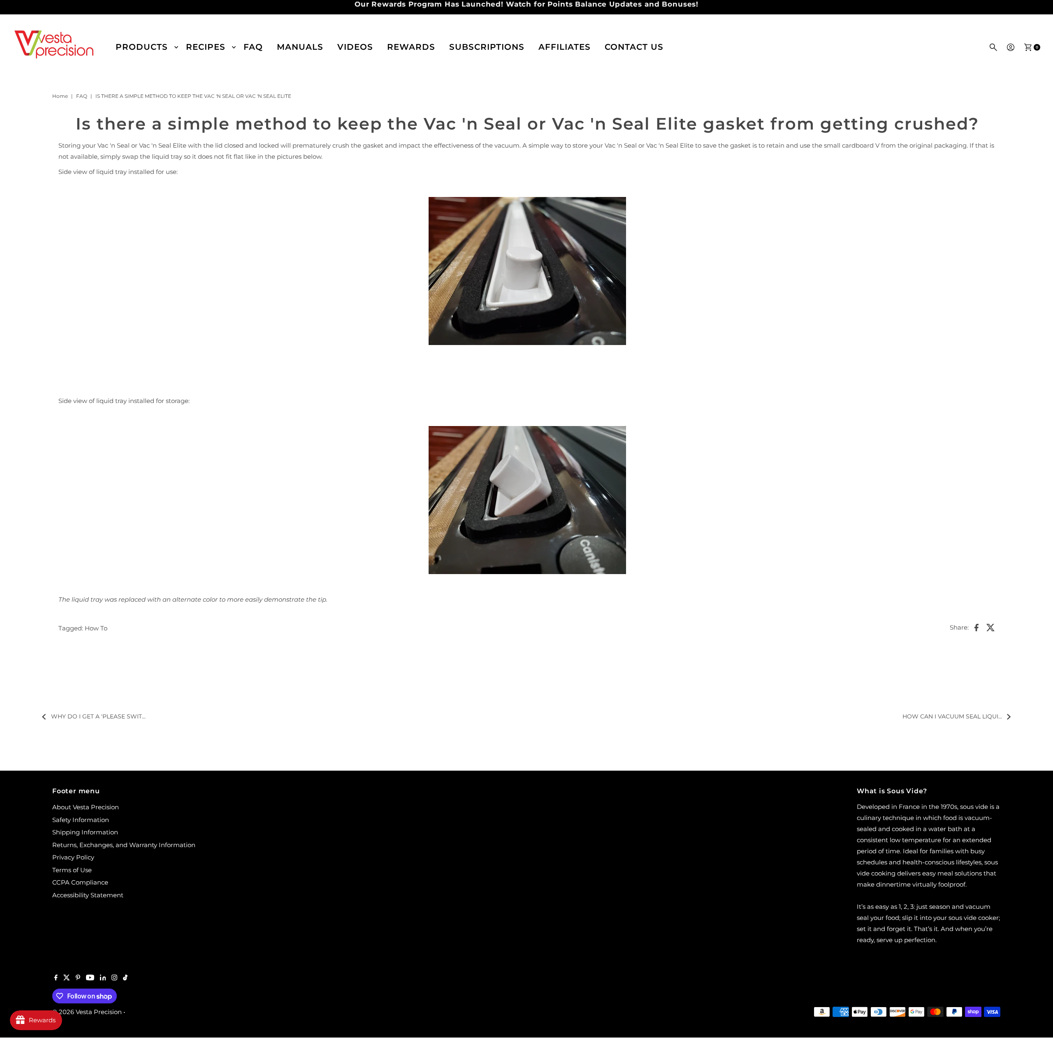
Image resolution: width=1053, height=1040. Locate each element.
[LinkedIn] (103, 978)
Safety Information (80, 820)
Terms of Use (72, 870)
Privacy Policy (73, 857)
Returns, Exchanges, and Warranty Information (123, 845)
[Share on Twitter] (990, 627)
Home (60, 96)
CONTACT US (634, 47)
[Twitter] (66, 978)
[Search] (993, 47)
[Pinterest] (78, 978)
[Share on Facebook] (976, 627)
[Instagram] (114, 978)
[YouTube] (90, 978)
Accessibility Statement (87, 895)
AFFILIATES (564, 47)
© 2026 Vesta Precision (87, 1012)
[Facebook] (56, 978)
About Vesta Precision (85, 807)
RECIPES (205, 47)
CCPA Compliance (80, 882)
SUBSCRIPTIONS (486, 47)
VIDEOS (355, 47)
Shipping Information (85, 832)
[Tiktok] (125, 978)
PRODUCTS (142, 47)
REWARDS (411, 47)
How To (96, 628)
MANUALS (300, 47)
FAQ (253, 47)
